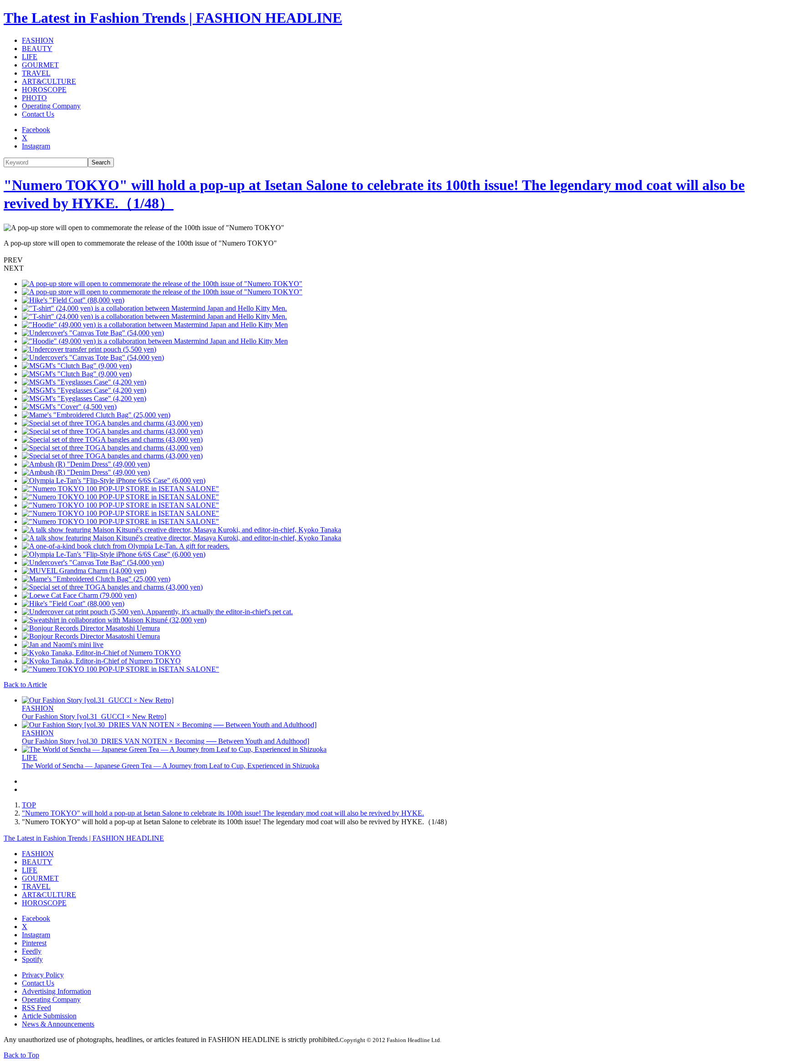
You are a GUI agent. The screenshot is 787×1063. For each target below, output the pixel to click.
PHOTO (34, 98)
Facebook (36, 130)
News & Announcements (58, 1024)
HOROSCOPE (44, 89)
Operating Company (51, 106)
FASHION (38, 40)
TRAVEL (36, 73)
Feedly (31, 951)
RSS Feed (36, 1008)
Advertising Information (56, 991)
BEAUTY (37, 48)
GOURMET (40, 65)
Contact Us (38, 114)
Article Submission (49, 1016)
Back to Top (21, 1055)
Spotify (32, 959)
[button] (393, 260)
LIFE (29, 57)
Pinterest (34, 943)
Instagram (36, 146)
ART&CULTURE (49, 81)
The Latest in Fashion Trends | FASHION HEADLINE (173, 18)
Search (101, 162)
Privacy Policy (43, 975)
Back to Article (25, 684)
